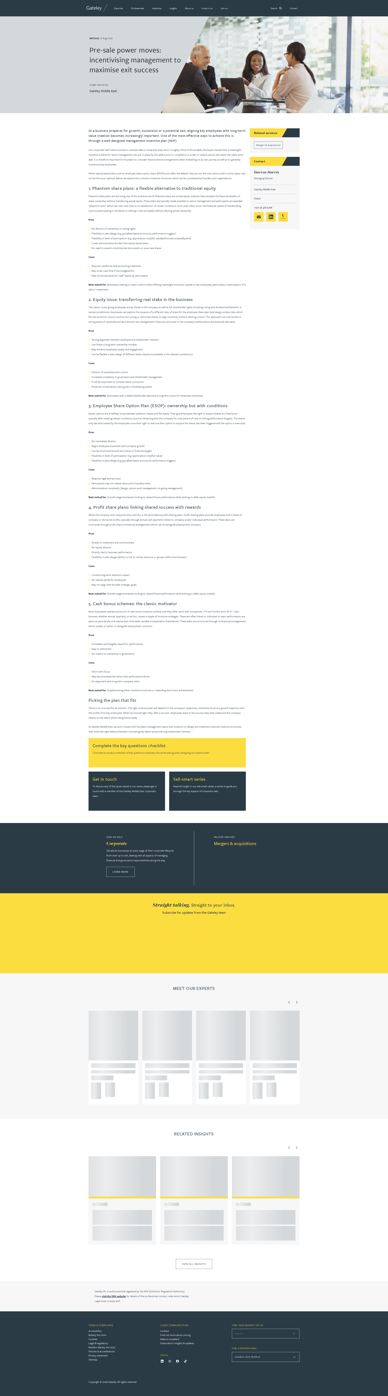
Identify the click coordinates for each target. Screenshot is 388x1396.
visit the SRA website (114, 1296)
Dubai (257, 198)
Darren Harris (266, 172)
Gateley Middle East (103, 90)
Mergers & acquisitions (268, 145)
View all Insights (194, 1264)
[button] (118, 8)
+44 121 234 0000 (95, 1086)
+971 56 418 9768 (263, 207)
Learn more (124, 871)
